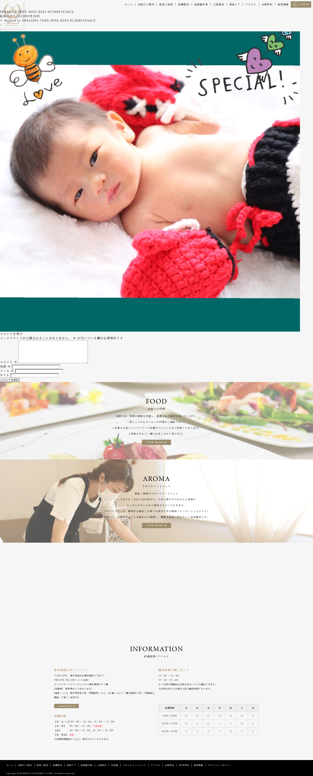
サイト (5, 375)
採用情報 (283, 4)
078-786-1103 (68, 679)
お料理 (114, 765)
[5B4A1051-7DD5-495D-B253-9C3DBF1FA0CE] (150, 329)
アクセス (250, 4)
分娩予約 (267, 4)
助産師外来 (201, 4)
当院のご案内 (146, 4)
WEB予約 (304, 4)
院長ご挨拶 (166, 4)
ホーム (128, 4)
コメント (8, 362)
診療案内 (183, 4)
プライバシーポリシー (219, 765)
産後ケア (234, 4)
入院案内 (218, 4)
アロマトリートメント (134, 765)
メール (7, 371)
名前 (5, 366)
